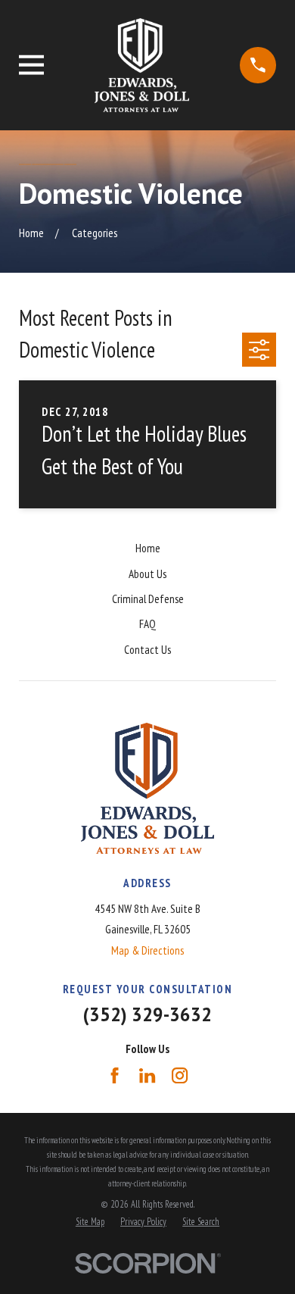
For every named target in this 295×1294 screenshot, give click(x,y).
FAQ (147, 624)
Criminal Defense (148, 599)
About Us (147, 574)
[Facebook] (115, 1075)
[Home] (142, 64)
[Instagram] (180, 1075)
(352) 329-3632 (147, 1014)
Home (147, 548)
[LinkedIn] (147, 1075)
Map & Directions (147, 950)
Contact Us (147, 649)
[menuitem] (90, 1221)
